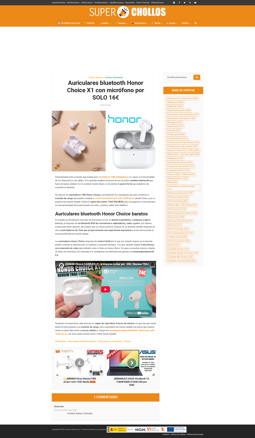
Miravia (189, 174)
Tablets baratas (177, 237)
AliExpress (62, 341)
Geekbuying (175, 158)
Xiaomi (173, 245)
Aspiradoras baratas (179, 110)
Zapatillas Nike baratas (180, 257)
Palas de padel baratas (180, 193)
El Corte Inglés (190, 154)
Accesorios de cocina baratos (183, 98)
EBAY (173, 154)
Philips (173, 205)
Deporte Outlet (177, 150)
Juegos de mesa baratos (181, 166)
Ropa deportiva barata (180, 221)
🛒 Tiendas (119, 23)
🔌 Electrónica (138, 23)
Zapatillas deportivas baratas (183, 253)
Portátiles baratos (101, 3)
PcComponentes (177, 201)
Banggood (175, 122)
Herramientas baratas (180, 162)
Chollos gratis (176, 134)
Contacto (165, 434)
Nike (172, 182)
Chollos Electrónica (114, 77)
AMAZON (175, 106)
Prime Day (190, 205)
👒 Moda (156, 23)
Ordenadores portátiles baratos (181, 187)
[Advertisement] (127, 49)
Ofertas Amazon (157, 3)
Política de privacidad (195, 434)
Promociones (177, 209)
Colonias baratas (177, 138)
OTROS (185, 23)
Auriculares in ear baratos (111, 341)
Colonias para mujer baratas (182, 146)
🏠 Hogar (171, 23)
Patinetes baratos (178, 197)
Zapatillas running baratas (181, 261)
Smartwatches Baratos (180, 233)
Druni (194, 150)
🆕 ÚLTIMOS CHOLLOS (69, 23)
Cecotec (174, 130)
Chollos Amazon (95, 77)
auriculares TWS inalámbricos (114, 177)
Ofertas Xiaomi (87, 3)
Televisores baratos (179, 241)
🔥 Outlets (103, 23)
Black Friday (175, 126)
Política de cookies (178, 434)
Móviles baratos (73, 3)
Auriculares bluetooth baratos (83, 341)
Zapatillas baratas (116, 3)
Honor (128, 341)
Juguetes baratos (58, 3)
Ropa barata (130, 3)
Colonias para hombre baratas (183, 142)
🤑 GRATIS (89, 23)
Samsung (174, 225)
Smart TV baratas (142, 3)
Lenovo (173, 174)
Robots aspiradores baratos (182, 213)
